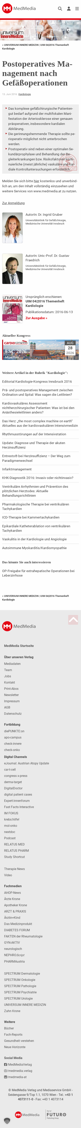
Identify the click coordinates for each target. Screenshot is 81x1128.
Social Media (13, 1058)
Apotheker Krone (15, 905)
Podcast (10, 838)
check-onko (12, 750)
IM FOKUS (11, 813)
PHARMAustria (14, 961)
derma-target (13, 782)
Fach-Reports (13, 1034)
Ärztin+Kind (12, 918)
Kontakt (9, 682)
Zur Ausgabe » (36, 318)
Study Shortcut (14, 857)
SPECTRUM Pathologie (20, 986)
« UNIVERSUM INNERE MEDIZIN (20, 44)
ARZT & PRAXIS (15, 911)
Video (8, 875)
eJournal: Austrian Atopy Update (26, 763)
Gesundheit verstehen (19, 1041)
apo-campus (12, 737)
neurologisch (13, 949)
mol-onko (10, 826)
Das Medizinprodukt (18, 924)
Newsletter (11, 695)
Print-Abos (11, 689)
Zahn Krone (12, 1011)
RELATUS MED (14, 844)
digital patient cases (18, 794)
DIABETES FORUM (17, 930)
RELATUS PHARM (16, 850)
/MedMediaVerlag (19, 1064)
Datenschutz (13, 713)
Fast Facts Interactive (19, 807)
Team (8, 670)
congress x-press (15, 776)
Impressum (12, 701)
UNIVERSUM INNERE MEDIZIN (25, 1005)
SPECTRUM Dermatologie (22, 973)
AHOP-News (12, 893)
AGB (7, 707)
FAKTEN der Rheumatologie (23, 936)
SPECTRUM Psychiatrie (20, 992)
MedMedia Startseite (19, 646)
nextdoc (9, 832)
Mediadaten (12, 664)
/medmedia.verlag (19, 1071)
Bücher (9, 1028)
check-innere (12, 744)
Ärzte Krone (12, 899)
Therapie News (14, 869)
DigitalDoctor (13, 788)
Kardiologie (24, 94)
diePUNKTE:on (14, 731)
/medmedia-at (17, 1077)
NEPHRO (14, 955)
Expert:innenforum (17, 801)
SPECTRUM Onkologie (19, 980)
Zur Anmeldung (13, 203)
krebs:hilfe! (11, 819)
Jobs (7, 676)
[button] (7, 1121)
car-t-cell (10, 769)
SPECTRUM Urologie (18, 998)
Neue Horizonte (14, 1047)
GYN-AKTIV (12, 942)
